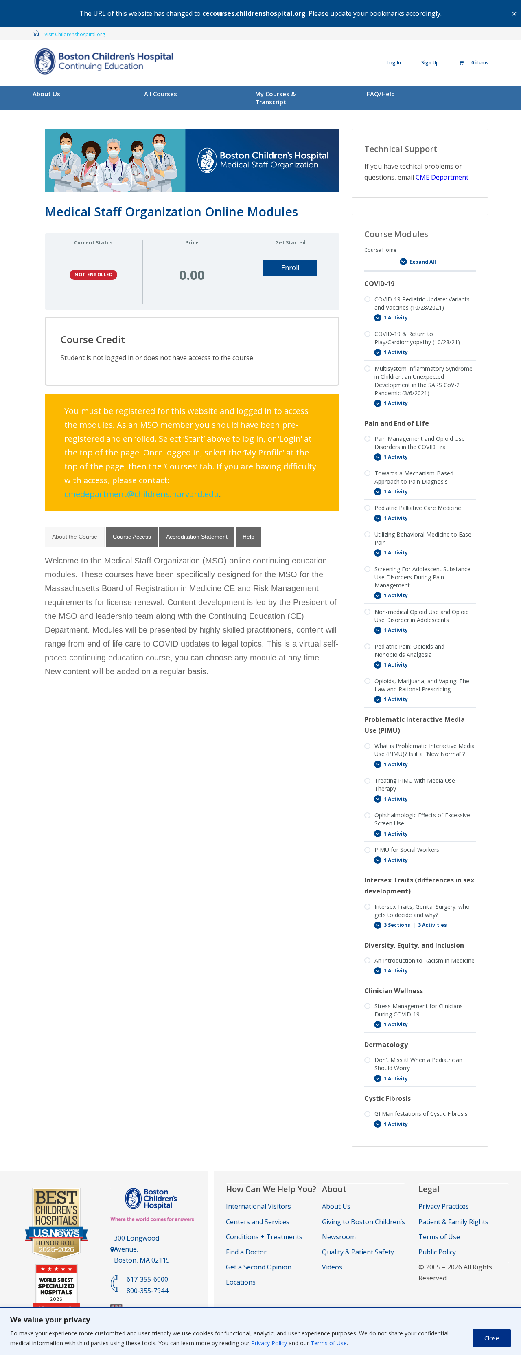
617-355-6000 (147, 1279)
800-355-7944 (147, 1290)
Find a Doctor (246, 1251)
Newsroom (339, 1236)
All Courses (160, 94)
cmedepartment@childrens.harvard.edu (141, 493)
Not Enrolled (93, 274)
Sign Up (430, 62)
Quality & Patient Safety (358, 1251)
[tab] (75, 537)
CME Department (442, 177)
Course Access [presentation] (132, 536)
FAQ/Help (381, 94)
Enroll (290, 267)
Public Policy (437, 1251)
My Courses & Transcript (275, 98)
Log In (394, 62)
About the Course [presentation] (74, 536)
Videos (332, 1267)
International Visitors (258, 1206)
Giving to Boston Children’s (363, 1221)
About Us (46, 94)
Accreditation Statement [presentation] (197, 536)
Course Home (380, 249)
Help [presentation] (248, 536)
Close (491, 1338)
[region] (260, 1331)
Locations (241, 1282)
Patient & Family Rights (453, 1221)
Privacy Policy (269, 1343)
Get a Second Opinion (258, 1267)
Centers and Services (257, 1221)
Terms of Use (329, 1343)
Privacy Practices (443, 1206)
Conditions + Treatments (264, 1236)
